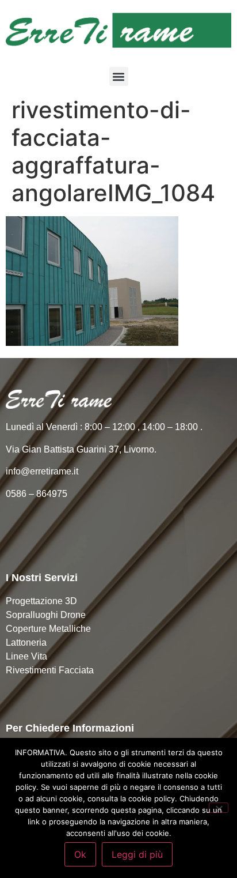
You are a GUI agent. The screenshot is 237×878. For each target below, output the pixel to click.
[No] (218, 807)
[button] (118, 76)
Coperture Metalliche (48, 629)
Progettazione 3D (41, 601)
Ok (80, 854)
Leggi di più (137, 854)
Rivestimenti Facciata (50, 670)
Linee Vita (26, 656)
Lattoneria (26, 642)
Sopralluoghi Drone (46, 615)
